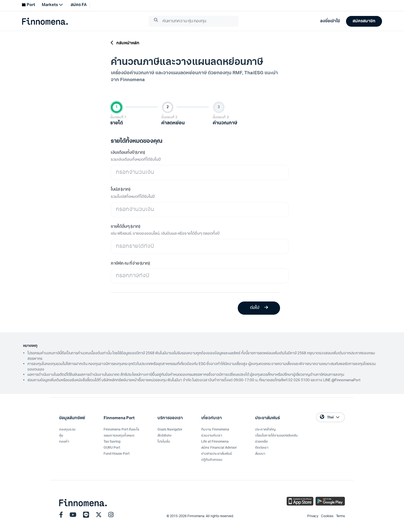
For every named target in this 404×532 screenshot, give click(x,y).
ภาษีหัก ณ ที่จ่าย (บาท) (130, 264)
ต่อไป (255, 308)
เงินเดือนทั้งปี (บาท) (128, 153)
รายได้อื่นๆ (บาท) (125, 227)
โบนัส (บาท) (120, 190)
